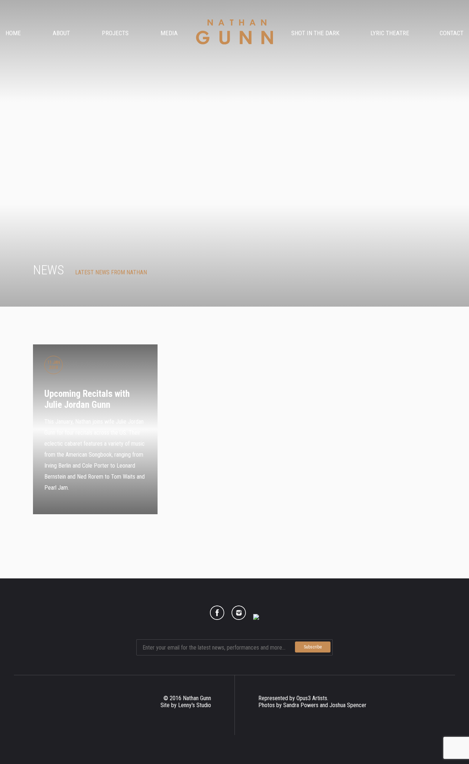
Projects (115, 33)
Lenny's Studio (194, 705)
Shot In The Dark (315, 33)
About (61, 33)
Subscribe (313, 647)
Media (169, 33)
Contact (452, 33)
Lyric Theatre (389, 33)
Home (13, 33)
